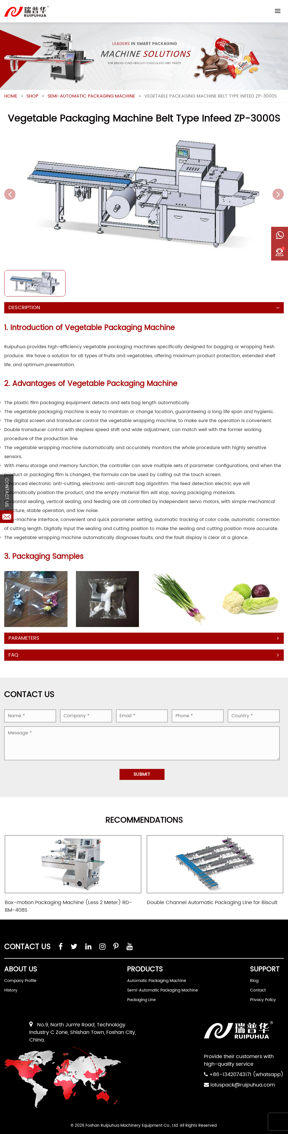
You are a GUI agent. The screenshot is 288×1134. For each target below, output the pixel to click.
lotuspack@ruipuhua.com (242, 1085)
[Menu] (277, 11)
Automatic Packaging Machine (156, 980)
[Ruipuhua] (26, 11)
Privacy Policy (263, 1000)
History (10, 990)
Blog (254, 980)
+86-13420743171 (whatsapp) (246, 1074)
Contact (258, 990)
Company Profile (20, 980)
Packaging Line (141, 1000)
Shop (32, 96)
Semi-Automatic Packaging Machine (91, 96)
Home (10, 96)
